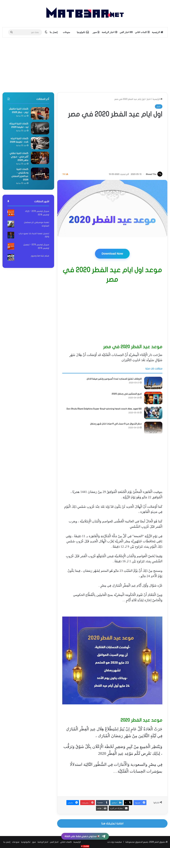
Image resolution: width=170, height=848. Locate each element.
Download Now (112, 253)
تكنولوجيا (81, 32)
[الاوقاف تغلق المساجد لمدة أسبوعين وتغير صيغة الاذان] (153, 383)
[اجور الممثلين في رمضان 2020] (153, 398)
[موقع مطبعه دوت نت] (85, 13)
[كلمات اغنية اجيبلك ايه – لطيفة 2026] (40, 128)
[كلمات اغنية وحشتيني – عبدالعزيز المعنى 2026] (40, 174)
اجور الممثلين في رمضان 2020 (127, 394)
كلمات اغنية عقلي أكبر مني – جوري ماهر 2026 (19, 156)
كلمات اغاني (141, 32)
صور (95, 32)
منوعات (66, 32)
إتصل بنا (54, 32)
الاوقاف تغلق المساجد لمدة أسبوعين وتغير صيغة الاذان (114, 379)
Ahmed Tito (151, 174)
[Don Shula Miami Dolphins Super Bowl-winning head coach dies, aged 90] (153, 413)
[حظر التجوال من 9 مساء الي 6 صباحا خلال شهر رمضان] (153, 428)
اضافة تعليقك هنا (112, 823)
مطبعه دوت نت (114, 842)
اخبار (149, 99)
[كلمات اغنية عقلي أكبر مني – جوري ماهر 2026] (40, 158)
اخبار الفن (125, 32)
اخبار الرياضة (108, 32)
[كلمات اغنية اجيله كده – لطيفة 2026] (40, 143)
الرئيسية (156, 32)
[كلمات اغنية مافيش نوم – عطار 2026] (40, 113)
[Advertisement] (85, 64)
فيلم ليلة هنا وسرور (40, 256)
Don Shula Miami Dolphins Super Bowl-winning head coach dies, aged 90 (104, 409)
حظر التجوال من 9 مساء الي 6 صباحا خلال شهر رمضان (116, 424)
